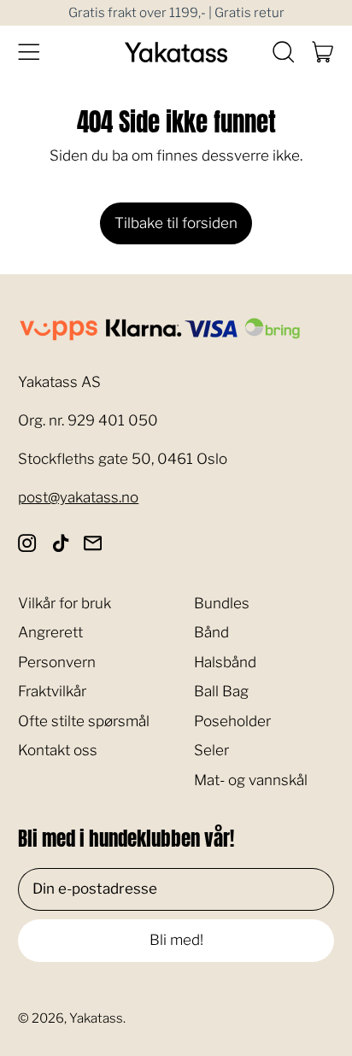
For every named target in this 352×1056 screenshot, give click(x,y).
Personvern (57, 662)
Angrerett (50, 632)
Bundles (221, 603)
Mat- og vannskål (251, 780)
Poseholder (232, 721)
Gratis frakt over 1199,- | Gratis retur (176, 12)
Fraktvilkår (52, 691)
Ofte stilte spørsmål (84, 721)
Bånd (211, 632)
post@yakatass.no (78, 497)
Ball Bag (221, 691)
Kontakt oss (57, 750)
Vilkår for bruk (64, 603)
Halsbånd (225, 662)
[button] (283, 52)
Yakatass (96, 1018)
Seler (211, 750)
